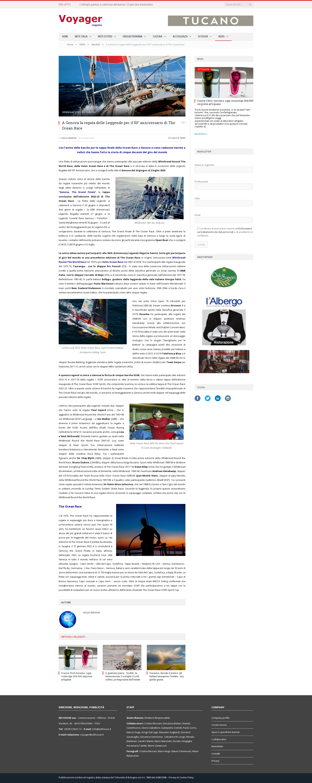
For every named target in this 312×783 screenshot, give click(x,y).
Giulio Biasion (68, 138)
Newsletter (217, 746)
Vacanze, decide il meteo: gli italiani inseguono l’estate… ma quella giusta (166, 676)
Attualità (173, 138)
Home (65, 36)
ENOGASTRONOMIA (132, 36)
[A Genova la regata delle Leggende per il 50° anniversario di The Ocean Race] (122, 86)
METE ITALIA (81, 36)
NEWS (221, 36)
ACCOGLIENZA (180, 36)
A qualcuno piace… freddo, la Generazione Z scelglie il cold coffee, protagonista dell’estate (122, 676)
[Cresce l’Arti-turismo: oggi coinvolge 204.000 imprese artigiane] (78, 657)
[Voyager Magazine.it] (80, 20)
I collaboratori (218, 739)
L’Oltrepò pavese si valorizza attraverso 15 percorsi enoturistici (116, 4)
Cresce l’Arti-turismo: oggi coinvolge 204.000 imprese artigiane (76, 676)
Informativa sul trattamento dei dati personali (224, 230)
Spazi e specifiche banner (225, 732)
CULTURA (157, 36)
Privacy (215, 760)
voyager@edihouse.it (92, 734)
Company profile (220, 717)
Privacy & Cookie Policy (181, 777)
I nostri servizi (219, 724)
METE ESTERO (105, 36)
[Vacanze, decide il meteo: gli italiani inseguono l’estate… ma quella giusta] (166, 657)
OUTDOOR (203, 36)
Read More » (201, 133)
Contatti (215, 753)
